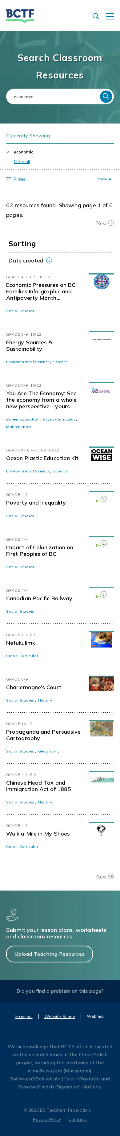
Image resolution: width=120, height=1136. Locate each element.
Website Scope (59, 1016)
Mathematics (18, 426)
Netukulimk (20, 642)
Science (60, 361)
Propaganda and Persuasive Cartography (43, 734)
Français (24, 1016)
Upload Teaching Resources (49, 954)
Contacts (77, 1119)
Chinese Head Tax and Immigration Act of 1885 (38, 785)
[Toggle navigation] (113, 19)
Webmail (96, 1016)
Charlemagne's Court (33, 687)
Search (106, 96)
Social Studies (20, 310)
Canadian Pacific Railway (39, 598)
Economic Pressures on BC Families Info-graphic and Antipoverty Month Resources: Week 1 (40, 291)
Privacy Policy (47, 1119)
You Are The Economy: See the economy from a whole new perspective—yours (41, 399)
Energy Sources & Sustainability (29, 345)
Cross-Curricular (59, 419)
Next (101, 223)
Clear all (22, 161)
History (45, 700)
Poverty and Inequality (36, 502)
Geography (49, 751)
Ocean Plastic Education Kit (42, 458)
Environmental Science (28, 361)
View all (106, 179)
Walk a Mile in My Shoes (38, 833)
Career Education (23, 419)
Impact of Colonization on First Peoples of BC (39, 550)
